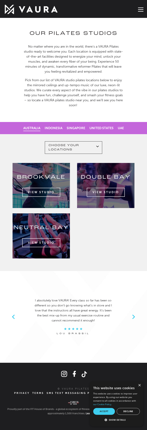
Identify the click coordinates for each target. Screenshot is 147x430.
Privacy (22, 393)
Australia (31, 128)
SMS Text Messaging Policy (74, 393)
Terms (38, 393)
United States (101, 128)
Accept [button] (104, 411)
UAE (121, 128)
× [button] (139, 385)
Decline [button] (128, 411)
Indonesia (53, 128)
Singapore (76, 128)
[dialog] (116, 404)
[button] (116, 420)
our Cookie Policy (102, 404)
